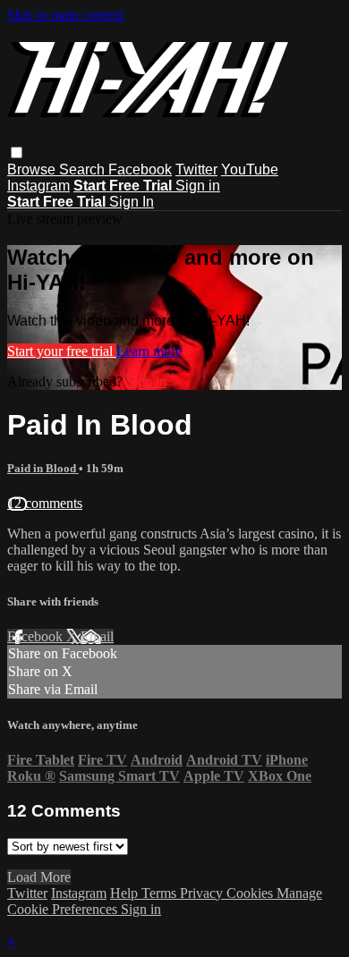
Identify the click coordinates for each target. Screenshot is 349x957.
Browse (33, 169)
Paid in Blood (43, 468)
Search (83, 169)
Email (97, 636)
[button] (16, 152)
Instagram (38, 185)
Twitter (196, 169)
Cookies (251, 893)
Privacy (203, 893)
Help (125, 893)
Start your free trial (61, 351)
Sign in (197, 185)
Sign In (131, 201)
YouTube (249, 169)
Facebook (140, 169)
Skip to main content (65, 14)
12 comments (44, 503)
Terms (160, 893)
